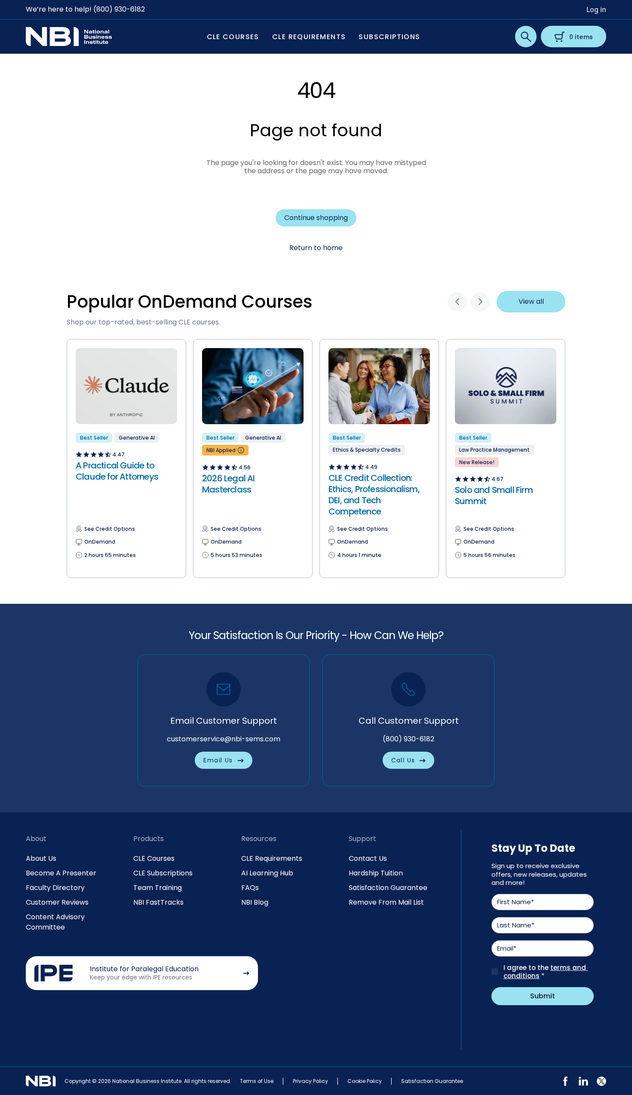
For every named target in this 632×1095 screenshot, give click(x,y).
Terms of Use (256, 1081)
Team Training (157, 888)
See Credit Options (109, 529)
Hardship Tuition (376, 873)
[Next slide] (480, 302)
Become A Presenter (61, 873)
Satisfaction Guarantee (388, 888)
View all (531, 301)
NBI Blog (254, 902)
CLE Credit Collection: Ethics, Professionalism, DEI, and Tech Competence (374, 494)
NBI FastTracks (158, 902)
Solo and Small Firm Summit (494, 495)
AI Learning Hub (267, 873)
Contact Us (368, 858)
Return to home (316, 248)
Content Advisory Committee (55, 922)
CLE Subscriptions (163, 873)
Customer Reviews (57, 902)
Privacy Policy (310, 1081)
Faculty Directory (55, 888)
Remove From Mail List (386, 902)
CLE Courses (154, 858)
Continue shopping (316, 218)
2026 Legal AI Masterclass (228, 484)
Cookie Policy (364, 1081)
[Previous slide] (457, 302)
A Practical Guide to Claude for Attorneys (117, 471)
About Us (41, 858)
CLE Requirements (271, 858)
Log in (596, 9)
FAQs (250, 888)
